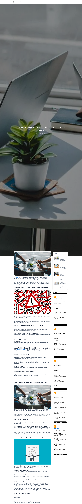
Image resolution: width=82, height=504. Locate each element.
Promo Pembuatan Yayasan (59, 330)
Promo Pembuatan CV (58, 298)
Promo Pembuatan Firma (58, 362)
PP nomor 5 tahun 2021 (21, 349)
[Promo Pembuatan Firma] (55, 361)
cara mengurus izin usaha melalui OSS (25, 420)
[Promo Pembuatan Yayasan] (55, 329)
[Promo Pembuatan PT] (55, 426)
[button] (36, 2)
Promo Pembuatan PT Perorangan (60, 395)
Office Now (16, 277)
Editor (45, 133)
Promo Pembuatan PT (57, 428)
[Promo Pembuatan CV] (55, 297)
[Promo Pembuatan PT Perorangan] (55, 393)
